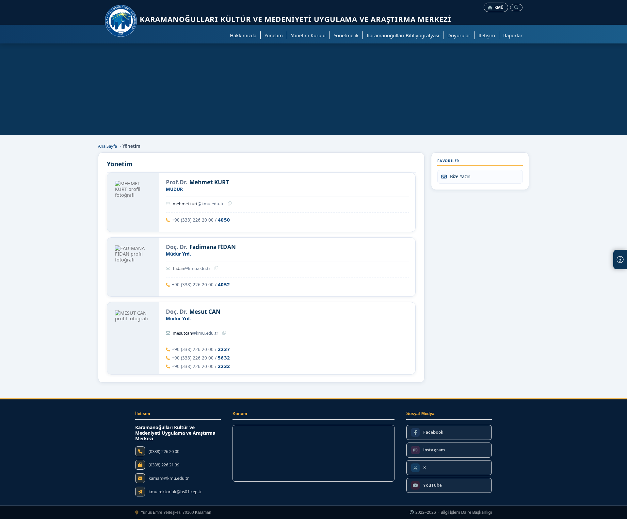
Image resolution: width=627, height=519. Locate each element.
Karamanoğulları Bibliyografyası (403, 35)
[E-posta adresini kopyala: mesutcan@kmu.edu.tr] (224, 333)
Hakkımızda (243, 35)
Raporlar (512, 35)
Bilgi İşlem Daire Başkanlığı (466, 512)
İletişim (486, 35)
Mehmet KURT (209, 182)
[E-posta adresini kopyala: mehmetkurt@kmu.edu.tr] (229, 204)
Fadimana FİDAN (212, 247)
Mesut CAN (204, 311)
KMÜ (499, 7)
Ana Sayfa (107, 146)
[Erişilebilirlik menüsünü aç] (620, 259)
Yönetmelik (346, 35)
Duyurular (458, 35)
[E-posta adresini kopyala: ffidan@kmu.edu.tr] (216, 268)
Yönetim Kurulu (308, 35)
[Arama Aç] (516, 7)
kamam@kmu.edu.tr (169, 478)
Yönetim (274, 35)
